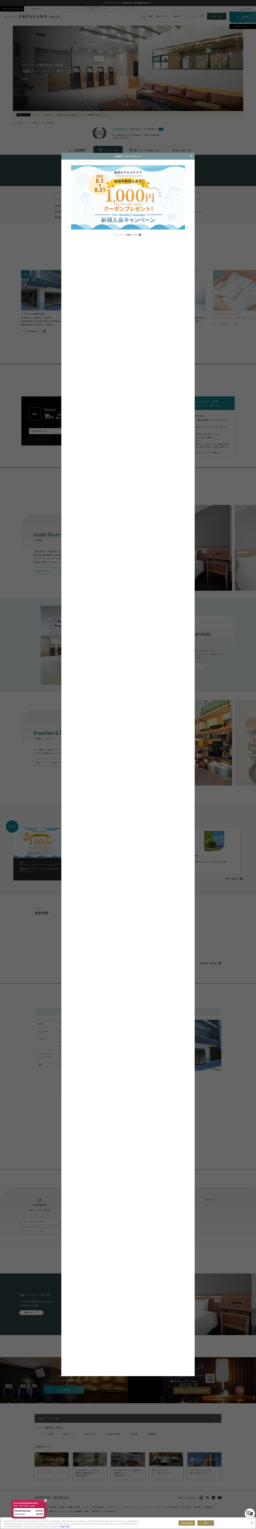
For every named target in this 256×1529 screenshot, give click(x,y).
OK (206, 1523)
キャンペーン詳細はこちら (126, 235)
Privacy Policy (65, 1526)
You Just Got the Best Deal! (26, 1503)
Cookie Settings (187, 1523)
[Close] (252, 1523)
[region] (128, 1523)
